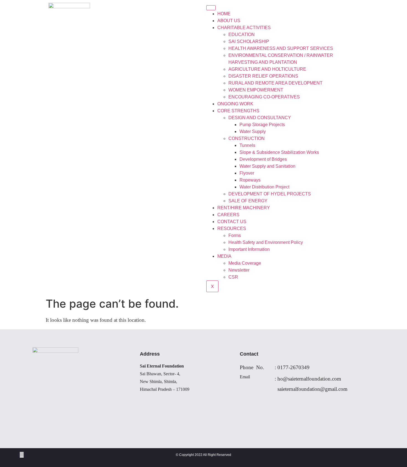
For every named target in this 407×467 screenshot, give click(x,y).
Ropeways (250, 180)
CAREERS (228, 214)
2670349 (300, 367)
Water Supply (252, 131)
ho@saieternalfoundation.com (309, 379)
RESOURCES (231, 228)
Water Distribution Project (264, 187)
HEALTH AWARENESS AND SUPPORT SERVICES (280, 48)
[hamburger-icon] (211, 7)
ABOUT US (228, 20)
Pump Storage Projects (262, 124)
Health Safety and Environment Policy (265, 242)
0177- (283, 367)
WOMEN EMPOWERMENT (255, 90)
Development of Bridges (263, 159)
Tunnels (247, 145)
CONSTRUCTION (246, 138)
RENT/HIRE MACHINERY (243, 207)
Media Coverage (244, 263)
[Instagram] (21, 455)
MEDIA (224, 256)
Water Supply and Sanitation (267, 166)
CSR (233, 277)
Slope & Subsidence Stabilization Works (279, 152)
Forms (234, 235)
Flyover (246, 173)
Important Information (249, 249)
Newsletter (238, 270)
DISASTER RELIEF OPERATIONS (263, 76)
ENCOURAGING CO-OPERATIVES (264, 97)
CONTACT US (231, 221)
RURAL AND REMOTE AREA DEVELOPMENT (275, 83)
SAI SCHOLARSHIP (248, 41)
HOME (224, 13)
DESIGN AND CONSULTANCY (259, 117)
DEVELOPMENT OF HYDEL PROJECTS (269, 194)
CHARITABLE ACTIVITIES (244, 27)
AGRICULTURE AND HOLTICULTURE (267, 69)
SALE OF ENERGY (247, 200)
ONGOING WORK (235, 103)
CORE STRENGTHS (238, 110)
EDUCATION (241, 34)
